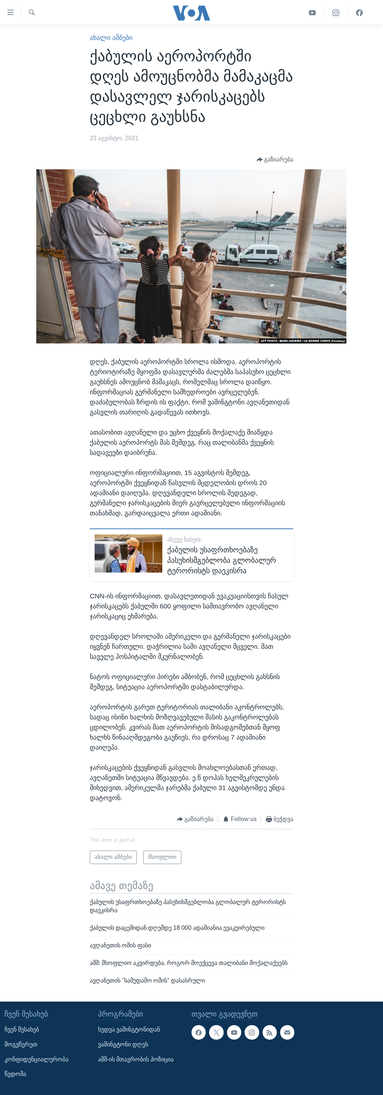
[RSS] (270, 1032)
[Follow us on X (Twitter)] (216, 1032)
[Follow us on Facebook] (199, 1032)
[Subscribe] (287, 1032)
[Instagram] (336, 13)
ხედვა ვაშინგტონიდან (129, 1030)
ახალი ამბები (111, 37)
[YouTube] (312, 13)
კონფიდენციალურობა (36, 1059)
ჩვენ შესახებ (21, 1030)
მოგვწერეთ (20, 1044)
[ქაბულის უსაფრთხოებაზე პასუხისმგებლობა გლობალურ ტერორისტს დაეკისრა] (128, 553)
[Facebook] (359, 13)
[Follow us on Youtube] (234, 1032)
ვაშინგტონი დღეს (123, 1044)
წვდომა (15, 1074)
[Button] (275, 160)
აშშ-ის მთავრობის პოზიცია (136, 1059)
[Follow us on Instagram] (252, 1032)
